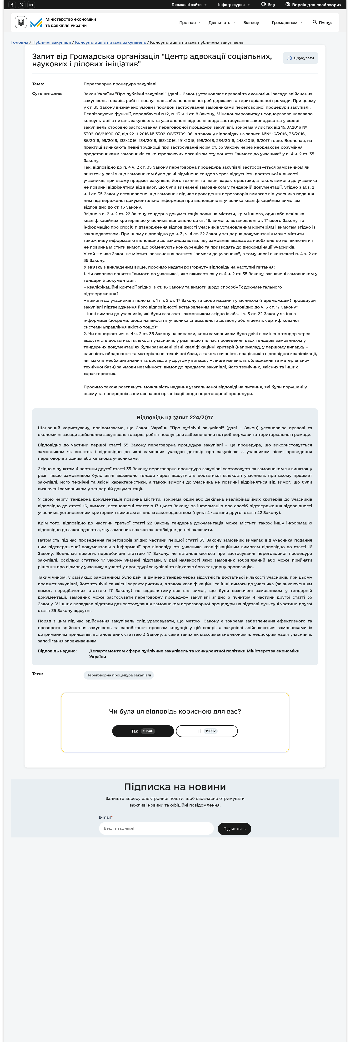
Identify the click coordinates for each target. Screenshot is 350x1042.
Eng (271, 5)
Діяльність (220, 22)
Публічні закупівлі (51, 42)
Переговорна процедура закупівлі (118, 675)
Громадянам (285, 22)
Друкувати (304, 58)
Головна (19, 42)
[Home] (55, 22)
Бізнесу (251, 22)
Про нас (188, 22)
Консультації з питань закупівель (110, 42)
